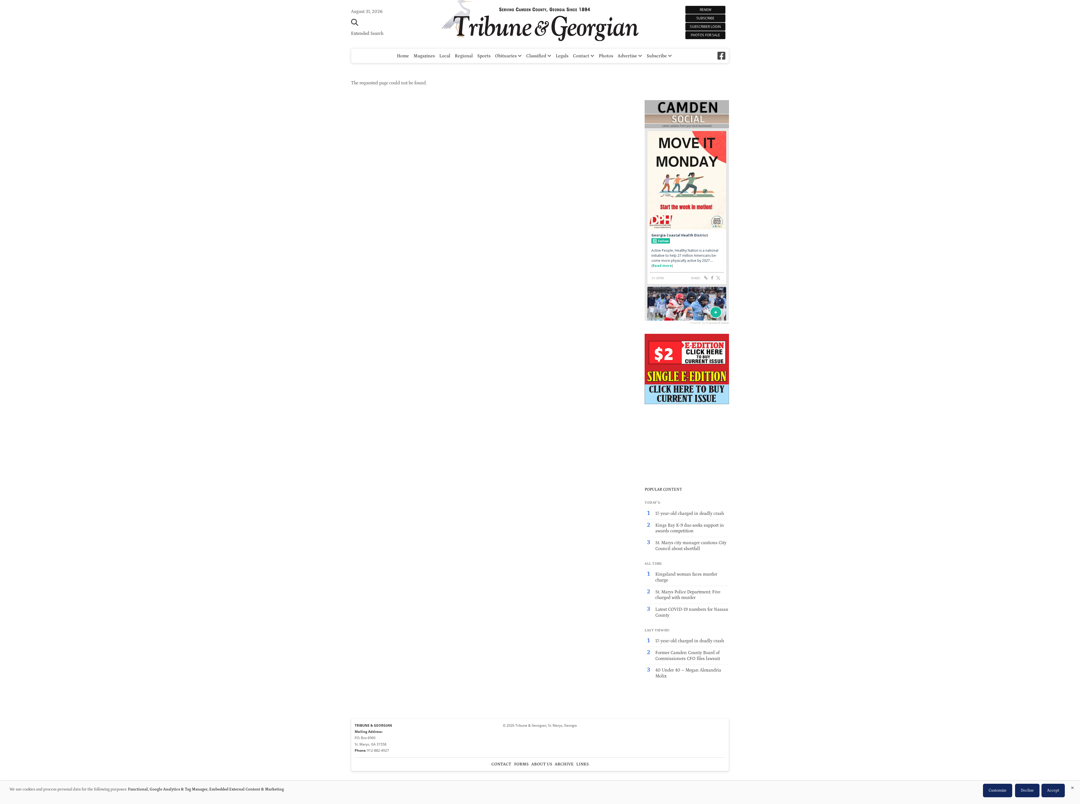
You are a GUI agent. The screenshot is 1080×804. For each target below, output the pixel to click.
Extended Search (367, 33)
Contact (581, 55)
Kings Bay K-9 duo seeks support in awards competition (689, 528)
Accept (1053, 790)
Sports (483, 55)
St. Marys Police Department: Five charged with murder (687, 594)
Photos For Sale (705, 35)
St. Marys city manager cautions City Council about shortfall (690, 545)
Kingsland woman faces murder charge (686, 577)
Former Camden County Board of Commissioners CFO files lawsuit (687, 655)
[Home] (540, 21)
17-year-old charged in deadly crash (689, 513)
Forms (521, 764)
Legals (562, 55)
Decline (1027, 790)
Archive (564, 764)
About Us (541, 764)
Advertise (628, 55)
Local (444, 55)
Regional (464, 55)
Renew (705, 9)
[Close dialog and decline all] (1072, 786)
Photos (606, 55)
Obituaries (506, 55)
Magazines (424, 55)
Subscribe (705, 18)
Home (403, 55)
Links (582, 764)
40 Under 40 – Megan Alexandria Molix (688, 673)
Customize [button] (998, 790)
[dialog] (540, 792)
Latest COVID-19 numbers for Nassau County (691, 612)
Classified (536, 55)
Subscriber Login (705, 26)
